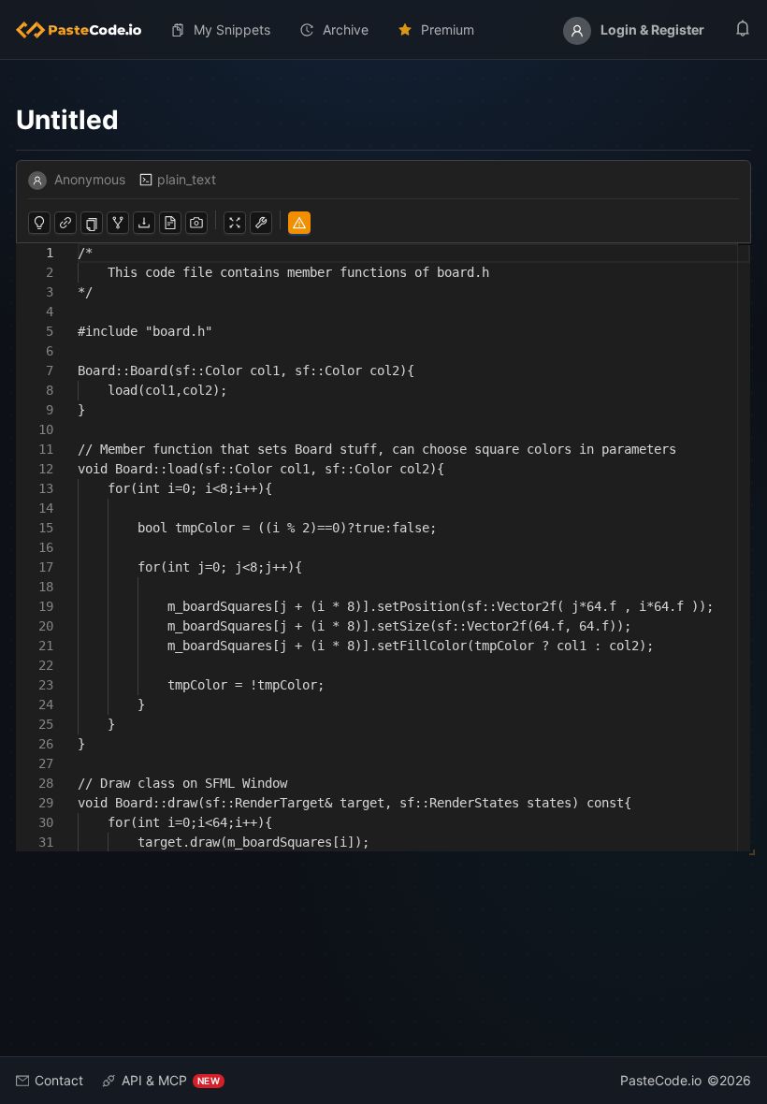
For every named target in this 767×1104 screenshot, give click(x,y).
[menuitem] (86, 30)
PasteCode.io (661, 1080)
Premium (447, 29)
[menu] (383, 30)
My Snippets (232, 29)
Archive (346, 29)
